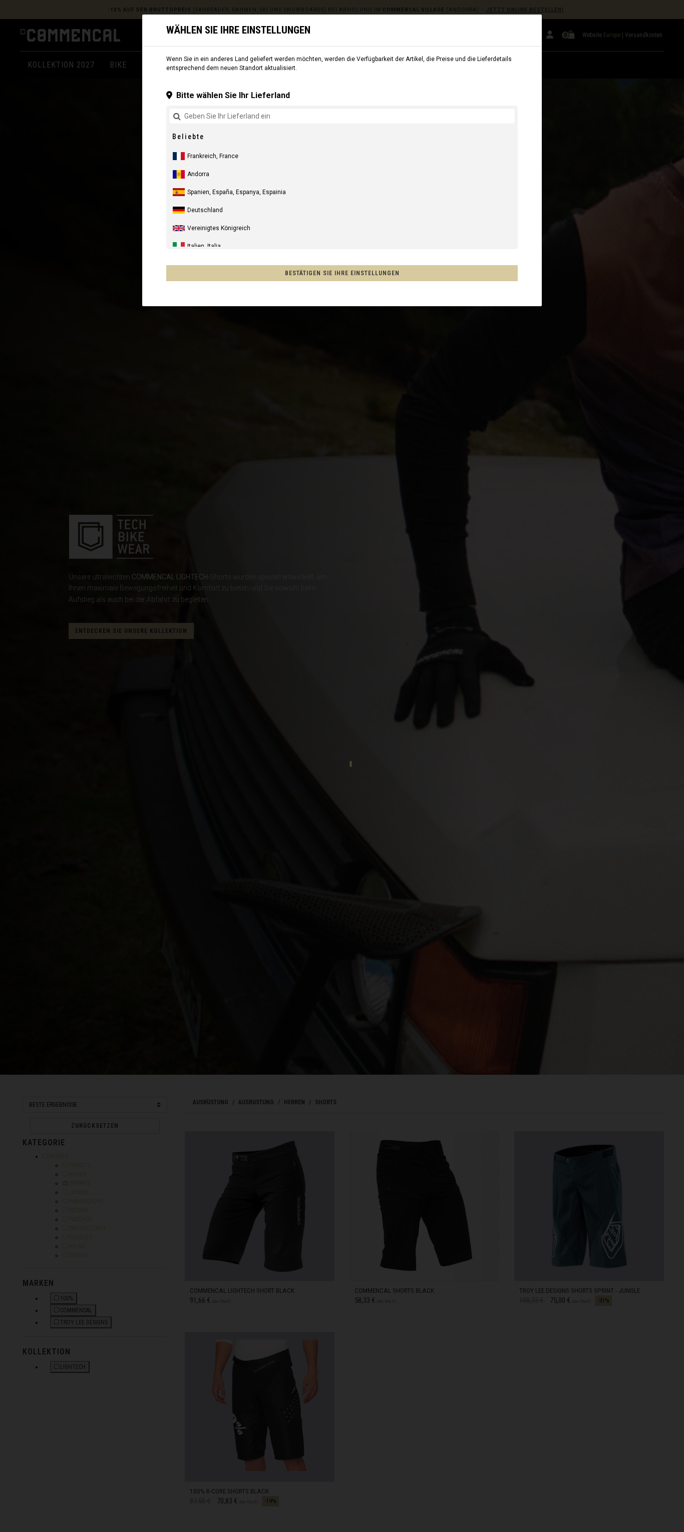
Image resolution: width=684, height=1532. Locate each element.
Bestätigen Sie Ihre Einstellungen (342, 273)
